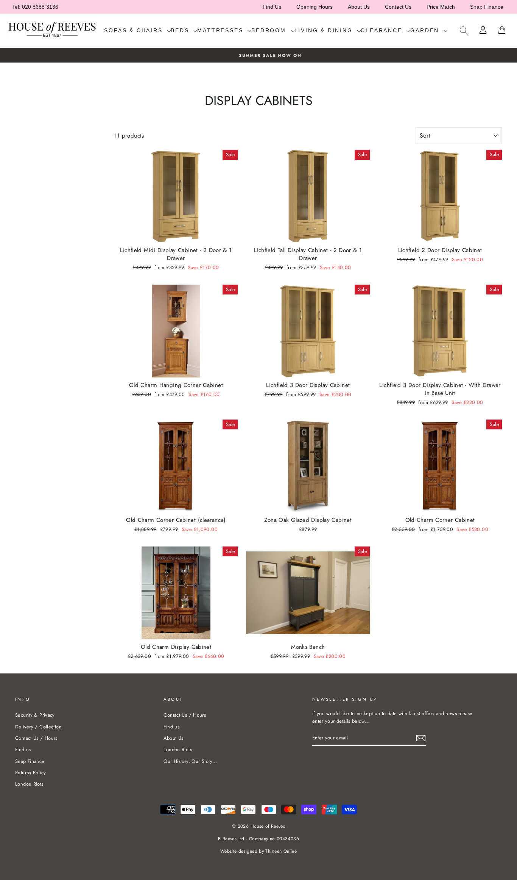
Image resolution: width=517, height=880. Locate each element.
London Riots (29, 784)
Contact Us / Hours (36, 738)
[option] (258, 55)
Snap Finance (486, 7)
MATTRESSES (221, 30)
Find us (23, 749)
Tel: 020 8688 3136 (35, 7)
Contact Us (398, 7)
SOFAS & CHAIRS (134, 30)
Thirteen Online (281, 851)
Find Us (272, 7)
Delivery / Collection (38, 726)
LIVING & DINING (324, 30)
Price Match (441, 7)
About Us (359, 7)
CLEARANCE (383, 30)
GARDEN (426, 30)
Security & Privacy (35, 715)
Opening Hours (314, 7)
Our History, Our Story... (190, 761)
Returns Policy (30, 772)
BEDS (181, 30)
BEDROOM (269, 30)
